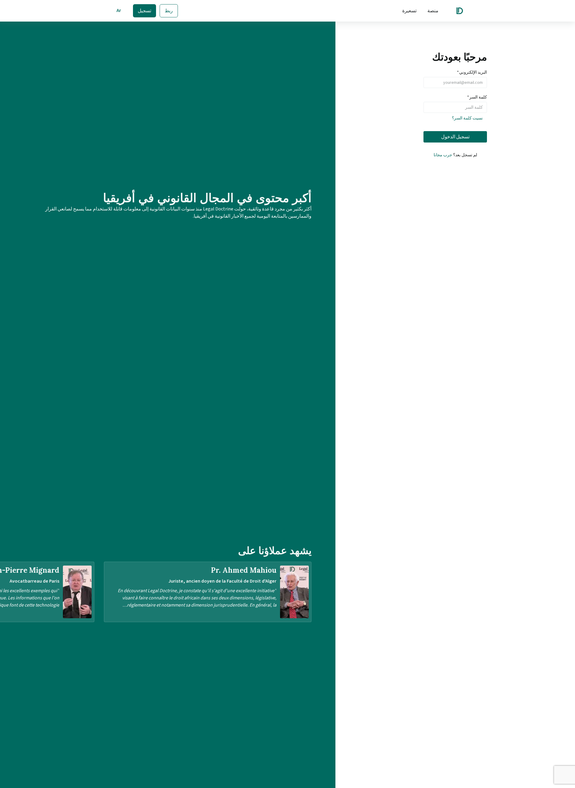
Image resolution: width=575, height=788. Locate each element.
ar (118, 10)
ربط (169, 10)
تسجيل (144, 10)
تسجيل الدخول (455, 137)
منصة (432, 10)
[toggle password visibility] (428, 107)
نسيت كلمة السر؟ (467, 118)
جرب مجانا (443, 155)
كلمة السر (477, 97)
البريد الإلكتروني (472, 72)
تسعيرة (409, 10)
